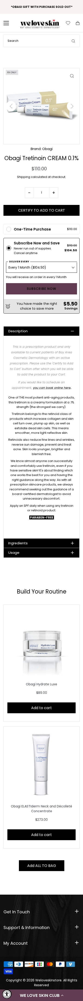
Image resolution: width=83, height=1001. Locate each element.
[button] (41, 995)
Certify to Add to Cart (41, 210)
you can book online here (52, 388)
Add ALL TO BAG (41, 865)
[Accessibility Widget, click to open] (7, 994)
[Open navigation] (9, 23)
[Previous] (11, 106)
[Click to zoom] (72, 76)
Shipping (23, 177)
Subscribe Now (41, 288)
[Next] (72, 106)
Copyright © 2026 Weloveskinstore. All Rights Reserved (41, 982)
